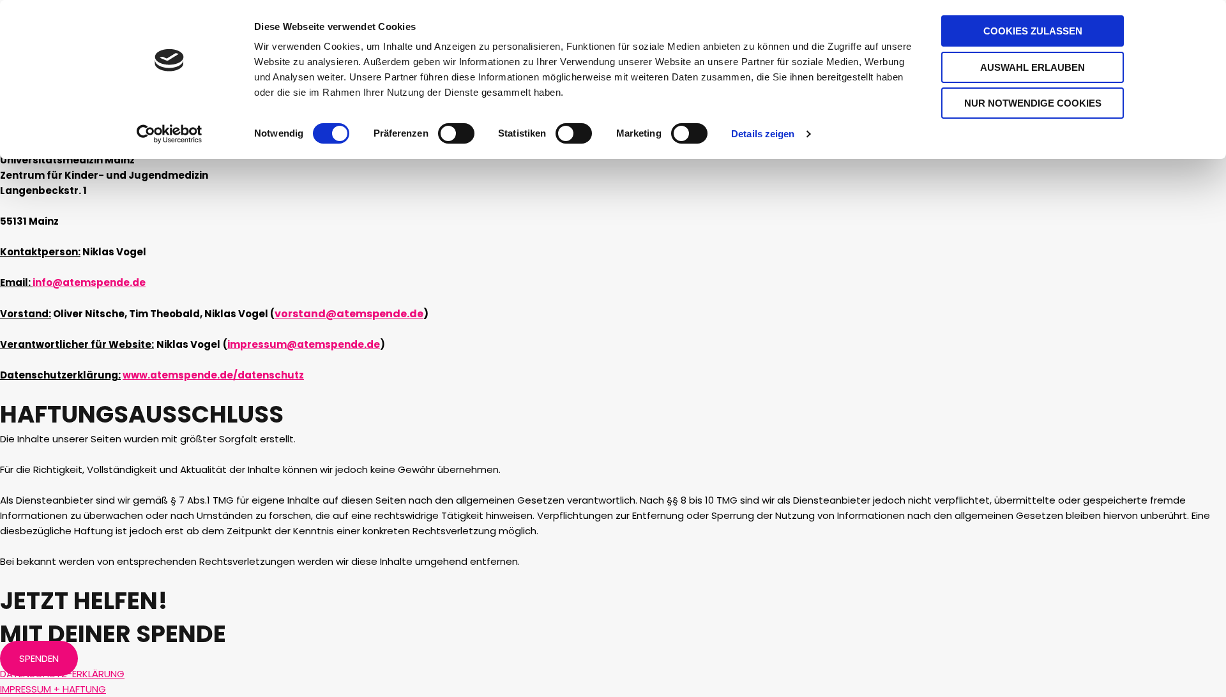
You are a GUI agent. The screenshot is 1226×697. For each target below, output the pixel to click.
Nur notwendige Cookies (1032, 103)
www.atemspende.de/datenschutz (213, 375)
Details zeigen (762, 133)
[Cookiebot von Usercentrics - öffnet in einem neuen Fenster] (169, 134)
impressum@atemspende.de (303, 344)
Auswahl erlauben (1032, 67)
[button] (39, 658)
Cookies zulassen (1032, 31)
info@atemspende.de (89, 282)
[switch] (456, 133)
